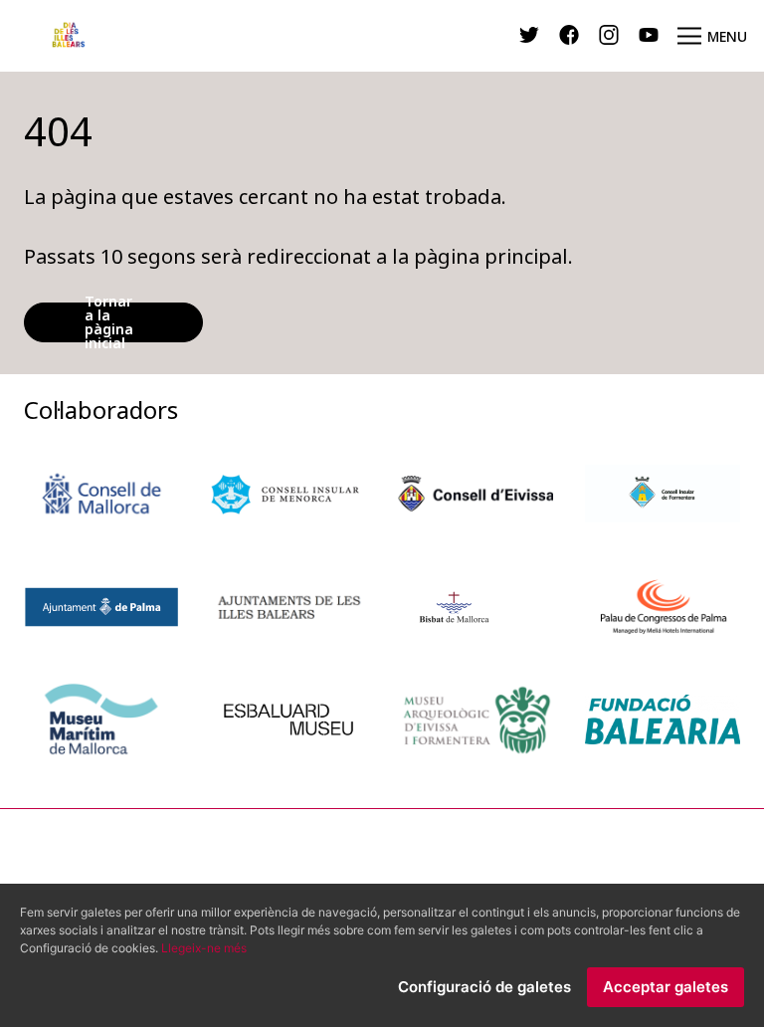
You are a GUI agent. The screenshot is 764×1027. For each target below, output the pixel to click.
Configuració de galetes (484, 986)
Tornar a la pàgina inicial (109, 322)
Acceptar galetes (665, 986)
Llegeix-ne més (204, 947)
